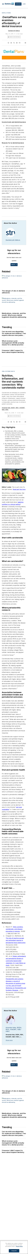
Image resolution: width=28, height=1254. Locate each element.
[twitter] (14, 43)
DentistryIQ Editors (14, 30)
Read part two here (19, 489)
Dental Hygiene (6, 12)
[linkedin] (11, 43)
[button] (3, 4)
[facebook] (8, 43)
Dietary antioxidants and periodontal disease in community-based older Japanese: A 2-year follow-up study (16, 960)
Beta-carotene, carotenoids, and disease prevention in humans (14, 929)
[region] (14, 1247)
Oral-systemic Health (8, 371)
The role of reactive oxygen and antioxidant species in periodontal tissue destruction (15, 940)
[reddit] (17, 43)
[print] (25, 43)
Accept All (14, 1250)
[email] (19, 43)
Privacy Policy (19, 1246)
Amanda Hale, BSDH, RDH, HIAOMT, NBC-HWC (14, 1029)
